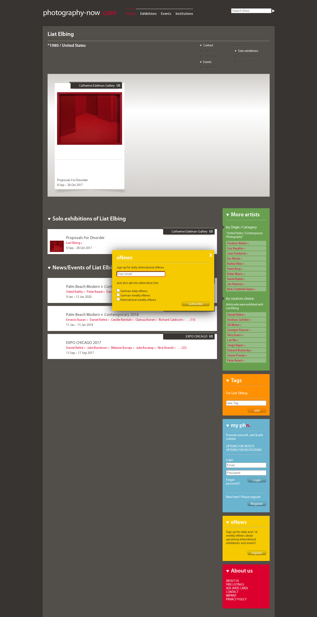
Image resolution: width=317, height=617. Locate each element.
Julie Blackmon (97, 348)
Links (241, 62)
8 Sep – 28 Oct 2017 (70, 185)
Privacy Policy (236, 599)
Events (166, 13)
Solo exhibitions (248, 51)
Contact (208, 45)
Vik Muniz (233, 325)
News (242, 45)
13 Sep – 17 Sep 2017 (80, 353)
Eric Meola (233, 258)
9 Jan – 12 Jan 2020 (78, 297)
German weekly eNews (135, 295)
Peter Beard (234, 360)
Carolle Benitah (121, 320)
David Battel (235, 279)
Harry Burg (234, 269)
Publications (211, 56)
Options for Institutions (244, 450)
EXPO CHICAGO (196, 336)
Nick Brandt (166, 348)
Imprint (231, 595)
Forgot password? (233, 481)
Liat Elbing (73, 243)
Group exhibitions (249, 56)
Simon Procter (236, 355)
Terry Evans (234, 335)
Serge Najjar (235, 345)
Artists (131, 13)
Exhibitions (148, 13)
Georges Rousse (237, 330)
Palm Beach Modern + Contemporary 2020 (102, 286)
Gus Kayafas (235, 248)
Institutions (184, 13)
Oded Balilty (74, 292)
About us (232, 580)
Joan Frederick (236, 253)
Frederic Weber (237, 243)
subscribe (196, 304)
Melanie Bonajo (121, 348)
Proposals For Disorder (72, 180)
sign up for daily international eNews (140, 267)
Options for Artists (240, 446)
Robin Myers (235, 274)
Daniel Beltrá (98, 320)
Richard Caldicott (170, 320)
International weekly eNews (138, 300)
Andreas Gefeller (238, 319)
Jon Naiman (235, 284)
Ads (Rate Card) (237, 588)
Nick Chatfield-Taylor (240, 289)
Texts (206, 51)
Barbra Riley (234, 263)
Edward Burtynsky (238, 350)
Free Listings (235, 584)
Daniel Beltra (235, 314)
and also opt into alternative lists (137, 283)
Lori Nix (232, 340)
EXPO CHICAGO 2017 (83, 342)
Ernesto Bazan (76, 320)
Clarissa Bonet (145, 320)
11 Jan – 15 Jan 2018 (79, 325)
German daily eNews (134, 291)
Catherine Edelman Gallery (97, 85)
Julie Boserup (145, 348)
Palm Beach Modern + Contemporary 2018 (102, 314)
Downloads (210, 67)
